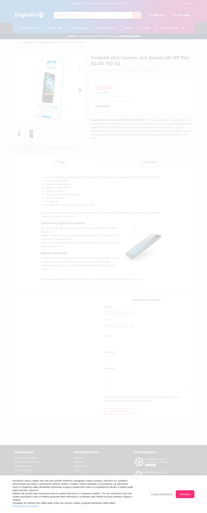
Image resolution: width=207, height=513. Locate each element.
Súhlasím (185, 494)
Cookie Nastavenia (161, 494)
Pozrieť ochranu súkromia (25, 506)
